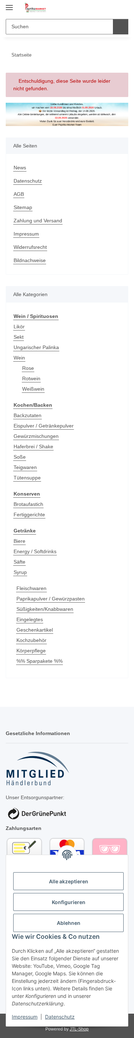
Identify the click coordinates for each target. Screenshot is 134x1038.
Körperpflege (31, 650)
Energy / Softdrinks (35, 551)
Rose (28, 368)
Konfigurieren (68, 902)
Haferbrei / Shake (33, 446)
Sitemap (23, 207)
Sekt (19, 337)
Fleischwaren (31, 588)
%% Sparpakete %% (39, 661)
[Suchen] (120, 26)
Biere (19, 541)
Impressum (25, 1017)
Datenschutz (60, 1017)
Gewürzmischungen (36, 436)
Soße (20, 457)
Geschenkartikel (34, 630)
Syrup (20, 572)
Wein (19, 358)
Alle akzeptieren (68, 881)
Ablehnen (68, 923)
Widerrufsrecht (30, 247)
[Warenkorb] (122, 8)
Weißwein (33, 389)
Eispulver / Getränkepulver (44, 426)
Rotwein (31, 378)
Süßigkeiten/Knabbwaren (44, 609)
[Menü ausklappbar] (9, 4)
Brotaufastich (28, 504)
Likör (19, 326)
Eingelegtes (29, 619)
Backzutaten (27, 415)
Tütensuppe (27, 478)
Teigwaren (25, 467)
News (20, 167)
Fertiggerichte (29, 514)
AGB (19, 194)
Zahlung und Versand (38, 220)
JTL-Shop (79, 1029)
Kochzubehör (31, 640)
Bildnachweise (30, 260)
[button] (100, 8)
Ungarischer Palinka (36, 347)
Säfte (19, 562)
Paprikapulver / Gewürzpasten (50, 599)
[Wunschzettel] (111, 8)
